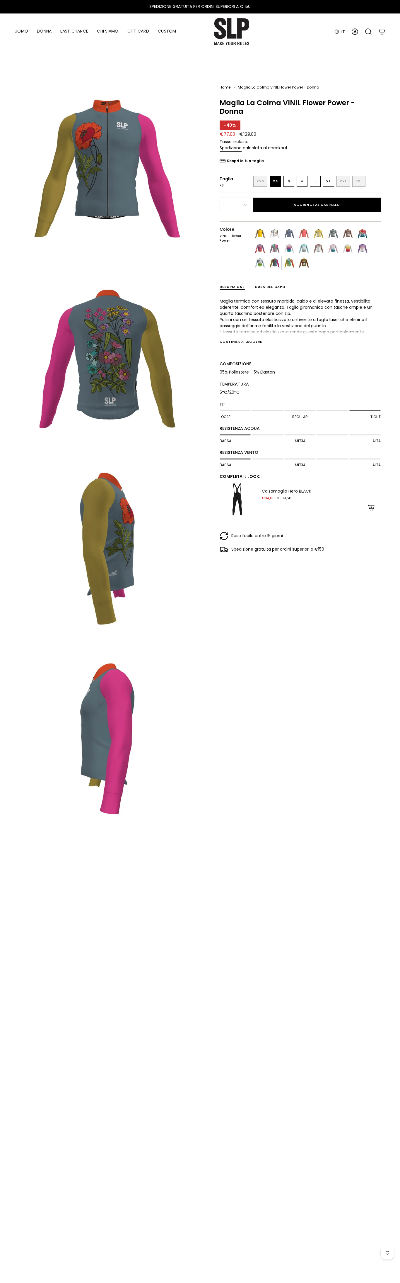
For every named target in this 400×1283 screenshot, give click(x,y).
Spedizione (231, 148)
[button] (21, 31)
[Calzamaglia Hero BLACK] (237, 499)
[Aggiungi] (371, 507)
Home (225, 87)
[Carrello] (382, 32)
